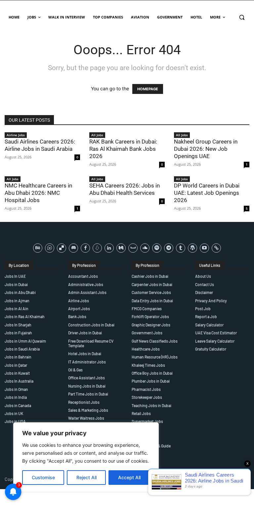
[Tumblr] (180, 248)
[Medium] (121, 248)
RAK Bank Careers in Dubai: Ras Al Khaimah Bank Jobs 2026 (123, 148)
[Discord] (73, 248)
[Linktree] (216, 248)
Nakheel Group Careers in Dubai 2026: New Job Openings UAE (205, 148)
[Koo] (97, 248)
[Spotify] (156, 248)
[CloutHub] (49, 248)
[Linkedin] (109, 248)
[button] (241, 17)
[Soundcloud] (144, 248)
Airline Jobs (16, 135)
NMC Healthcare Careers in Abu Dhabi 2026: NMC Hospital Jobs (38, 192)
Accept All (129, 477)
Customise (43, 477)
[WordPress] (192, 248)
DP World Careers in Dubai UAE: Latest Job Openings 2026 (206, 192)
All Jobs (97, 135)
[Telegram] (168, 248)
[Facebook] (85, 248)
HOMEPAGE (147, 89)
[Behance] (37, 248)
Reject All (86, 477)
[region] (86, 457)
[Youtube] (204, 248)
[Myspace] (133, 248)
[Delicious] (61, 248)
